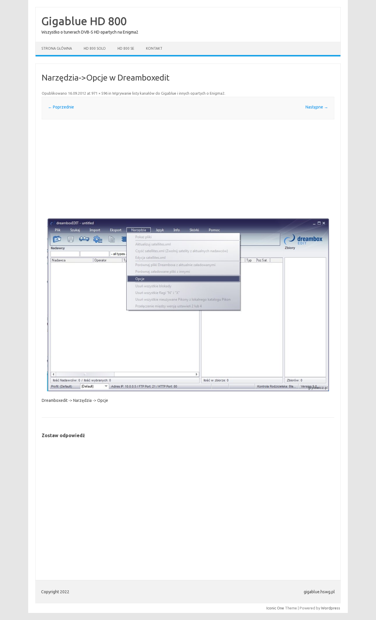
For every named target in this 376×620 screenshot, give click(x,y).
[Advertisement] (188, 169)
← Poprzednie (61, 107)
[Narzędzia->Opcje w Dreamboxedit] (188, 304)
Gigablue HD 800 (84, 21)
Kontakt (154, 48)
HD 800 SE (126, 48)
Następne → (317, 107)
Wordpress (330, 608)
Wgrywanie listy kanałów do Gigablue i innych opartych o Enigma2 (168, 93)
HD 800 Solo (95, 48)
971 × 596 (99, 93)
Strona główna (56, 48)
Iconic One (275, 608)
